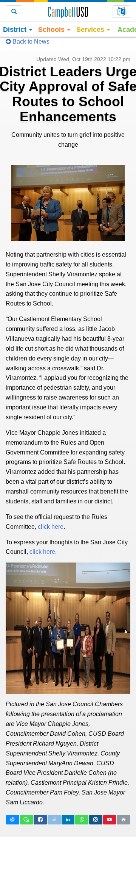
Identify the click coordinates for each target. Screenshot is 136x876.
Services (91, 29)
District (15, 29)
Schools (52, 29)
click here (50, 526)
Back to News (30, 41)
